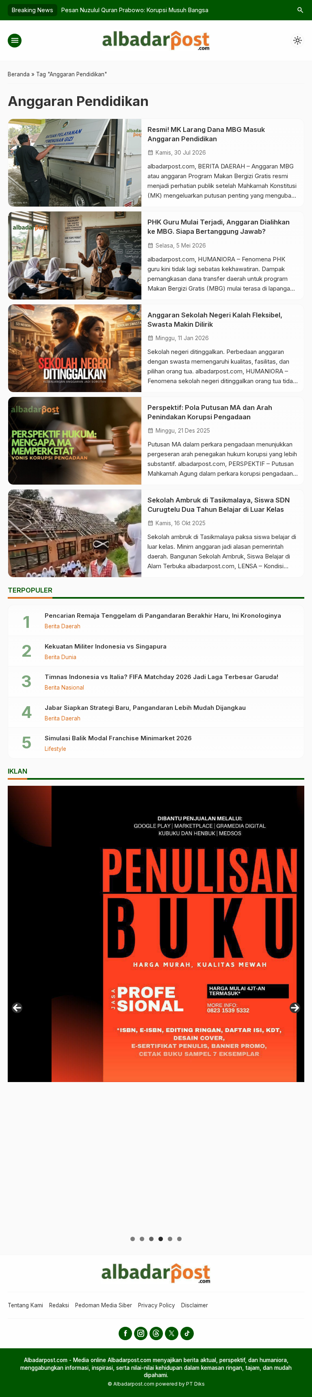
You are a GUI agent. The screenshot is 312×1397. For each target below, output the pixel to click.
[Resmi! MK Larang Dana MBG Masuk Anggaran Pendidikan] (74, 163)
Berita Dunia (60, 657)
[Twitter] (171, 1333)
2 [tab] (142, 1239)
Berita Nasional (64, 688)
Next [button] (295, 1007)
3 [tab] (151, 1239)
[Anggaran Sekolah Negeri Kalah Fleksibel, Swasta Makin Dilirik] (74, 348)
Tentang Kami (25, 1305)
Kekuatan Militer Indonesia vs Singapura (106, 646)
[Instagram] (140, 1333)
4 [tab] (160, 1239)
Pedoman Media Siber (103, 1305)
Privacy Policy (156, 1305)
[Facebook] (125, 1333)
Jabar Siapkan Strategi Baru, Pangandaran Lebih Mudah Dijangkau (145, 707)
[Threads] (156, 1333)
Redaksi (59, 1305)
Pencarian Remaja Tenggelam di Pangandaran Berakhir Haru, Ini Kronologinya (163, 615)
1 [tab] (132, 1239)
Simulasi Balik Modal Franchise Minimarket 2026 (118, 738)
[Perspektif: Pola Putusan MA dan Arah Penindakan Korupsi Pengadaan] (74, 441)
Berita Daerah (62, 627)
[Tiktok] (187, 1333)
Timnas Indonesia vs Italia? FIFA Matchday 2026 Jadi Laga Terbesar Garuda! (161, 677)
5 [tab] (170, 1239)
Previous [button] (17, 1007)
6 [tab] (179, 1239)
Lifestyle (55, 749)
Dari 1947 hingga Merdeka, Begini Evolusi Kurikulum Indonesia (145, 9)
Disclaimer (194, 1305)
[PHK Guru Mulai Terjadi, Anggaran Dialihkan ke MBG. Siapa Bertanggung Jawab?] (74, 255)
